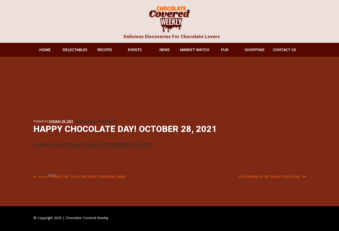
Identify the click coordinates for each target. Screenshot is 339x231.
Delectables (75, 49)
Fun (224, 49)
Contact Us (284, 49)
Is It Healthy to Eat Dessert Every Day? (270, 176)
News (164, 49)
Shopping (254, 49)
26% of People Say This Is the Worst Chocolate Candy (81, 176)
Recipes (104, 49)
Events (135, 49)
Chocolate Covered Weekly (98, 121)
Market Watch (194, 49)
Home (45, 49)
